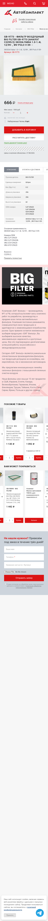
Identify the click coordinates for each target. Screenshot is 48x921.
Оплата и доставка (31, 170)
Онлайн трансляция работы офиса (27, 20)
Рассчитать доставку (24, 138)
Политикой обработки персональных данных (28, 587)
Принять (9, 915)
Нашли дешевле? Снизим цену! (15, 143)
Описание (11, 170)
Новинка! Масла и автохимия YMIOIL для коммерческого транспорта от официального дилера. (33, 495)
